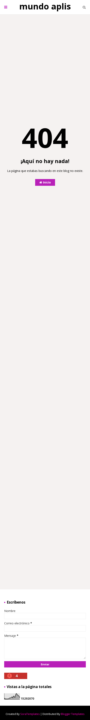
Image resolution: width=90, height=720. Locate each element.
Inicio (46, 182)
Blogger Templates (73, 714)
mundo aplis (45, 6)
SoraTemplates (30, 714)
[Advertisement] (45, 63)
